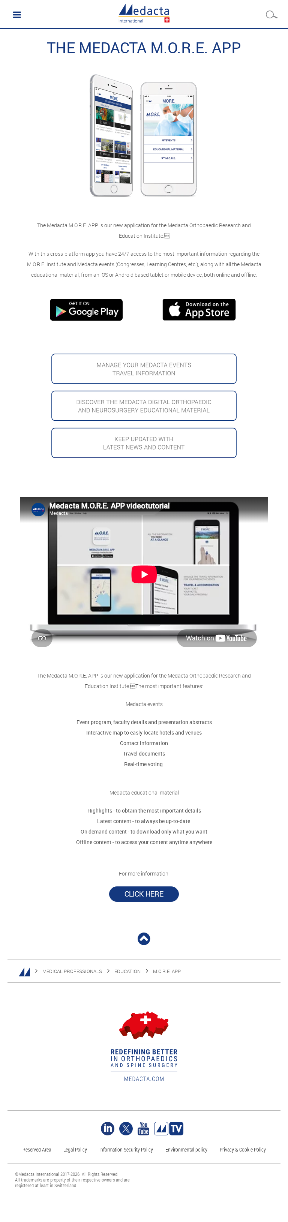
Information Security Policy (126, 1149)
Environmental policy (186, 1149)
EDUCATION (127, 971)
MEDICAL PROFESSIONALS (72, 971)
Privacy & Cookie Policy (243, 1149)
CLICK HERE (144, 894)
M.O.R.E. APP (167, 971)
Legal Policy (75, 1149)
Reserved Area (36, 1149)
